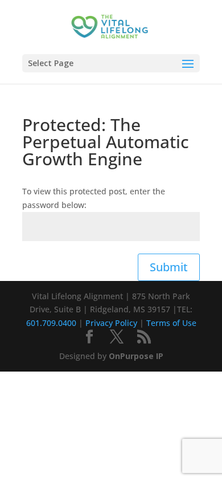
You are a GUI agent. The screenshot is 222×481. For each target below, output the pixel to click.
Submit (169, 267)
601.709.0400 (51, 322)
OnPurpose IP (136, 355)
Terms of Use (171, 322)
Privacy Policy (111, 322)
